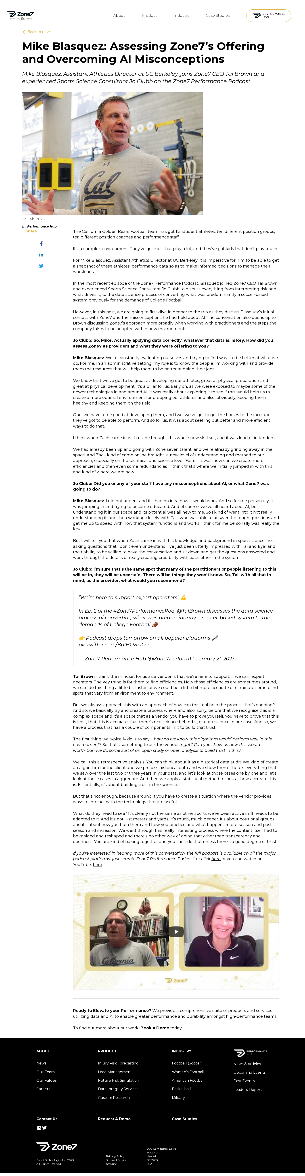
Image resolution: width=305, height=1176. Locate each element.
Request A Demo (114, 1119)
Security (111, 1163)
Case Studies (218, 15)
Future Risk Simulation (118, 1080)
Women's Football (188, 1072)
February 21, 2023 (213, 659)
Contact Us (46, 1119)
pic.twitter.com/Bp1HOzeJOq (114, 644)
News (41, 1063)
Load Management (115, 1072)
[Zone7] (20, 15)
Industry (181, 15)
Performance (274, 15)
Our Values (46, 1080)
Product (149, 15)
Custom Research (114, 1098)
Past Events (244, 1081)
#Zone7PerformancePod (144, 611)
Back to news (39, 32)
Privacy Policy (115, 1156)
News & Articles (247, 1064)
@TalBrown (191, 611)
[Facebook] (41, 243)
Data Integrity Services (118, 1089)
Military (178, 1098)
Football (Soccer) (187, 1063)
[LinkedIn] (41, 254)
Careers (43, 1089)
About (119, 15)
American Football (188, 1080)
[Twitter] (41, 265)
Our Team (45, 1072)
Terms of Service (116, 1160)
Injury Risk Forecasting (118, 1063)
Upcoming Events (249, 1072)
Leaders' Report (248, 1089)
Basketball (181, 1089)
